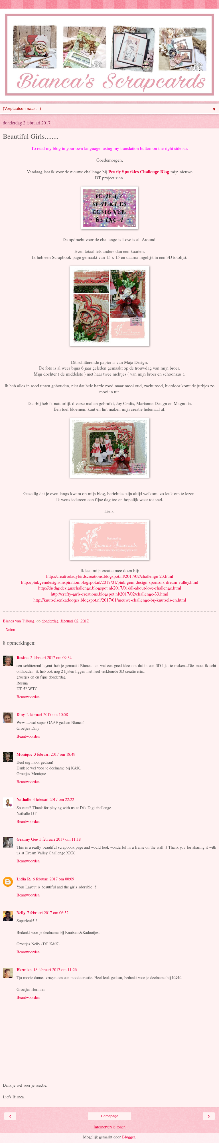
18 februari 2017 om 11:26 (55, 969)
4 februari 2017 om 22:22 (53, 799)
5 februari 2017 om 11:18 (60, 839)
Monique (24, 754)
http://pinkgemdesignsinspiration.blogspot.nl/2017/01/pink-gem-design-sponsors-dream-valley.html (109, 582)
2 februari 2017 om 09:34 (51, 657)
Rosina (23, 657)
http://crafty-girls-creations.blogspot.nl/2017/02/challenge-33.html (109, 594)
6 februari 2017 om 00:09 (53, 879)
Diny (21, 714)
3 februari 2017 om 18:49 (54, 754)
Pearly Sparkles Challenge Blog (138, 171)
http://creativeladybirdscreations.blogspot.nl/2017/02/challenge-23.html (109, 576)
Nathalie (24, 799)
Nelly (21, 913)
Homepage (109, 1116)
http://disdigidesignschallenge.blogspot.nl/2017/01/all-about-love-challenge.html (109, 588)
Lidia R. (24, 879)
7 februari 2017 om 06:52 (47, 912)
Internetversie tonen (109, 1127)
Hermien (24, 970)
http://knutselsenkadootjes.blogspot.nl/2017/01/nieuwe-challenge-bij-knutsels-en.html (109, 600)
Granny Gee (27, 839)
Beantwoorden (28, 696)
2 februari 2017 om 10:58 (47, 714)
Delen (10, 630)
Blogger (128, 1137)
